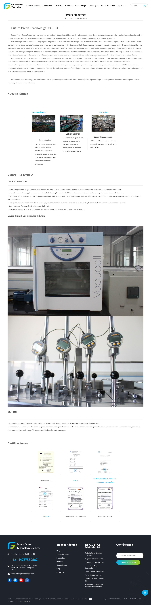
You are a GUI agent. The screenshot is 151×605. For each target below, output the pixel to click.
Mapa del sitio (115, 599)
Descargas (94, 5)
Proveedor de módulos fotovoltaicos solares (94, 585)
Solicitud (59, 5)
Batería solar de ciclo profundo (93, 554)
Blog (58, 569)
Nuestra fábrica (18, 93)
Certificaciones (18, 443)
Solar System (24, 601)
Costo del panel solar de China (95, 580)
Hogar (69, 18)
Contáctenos (62, 565)
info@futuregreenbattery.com (22, 574)
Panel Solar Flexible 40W (94, 572)
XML (125, 599)
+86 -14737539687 (24, 560)
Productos (47, 5)
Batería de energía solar (94, 562)
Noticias (60, 562)
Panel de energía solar (94, 575)
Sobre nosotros (33, 5)
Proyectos (61, 572)
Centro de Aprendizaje (75, 5)
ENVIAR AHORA (127, 562)
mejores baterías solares (94, 559)
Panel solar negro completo (92, 567)
